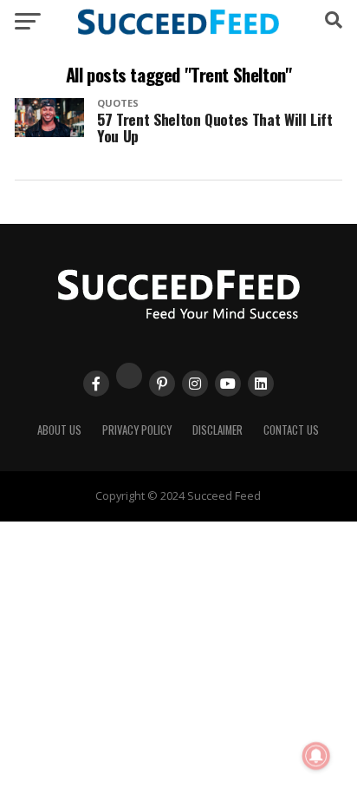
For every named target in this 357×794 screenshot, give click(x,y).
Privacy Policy (137, 430)
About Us (59, 430)
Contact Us (291, 430)
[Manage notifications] (316, 756)
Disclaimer (217, 430)
